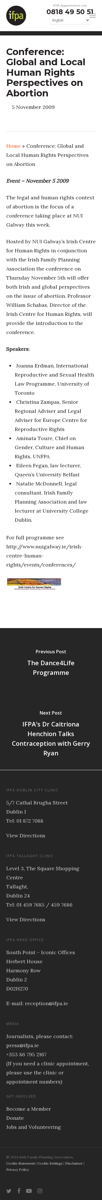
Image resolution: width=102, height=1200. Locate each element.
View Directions (25, 835)
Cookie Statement (20, 1163)
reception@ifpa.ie (46, 1003)
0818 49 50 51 (70, 12)
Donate (15, 1118)
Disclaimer (74, 1163)
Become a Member (28, 1109)
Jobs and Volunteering (33, 1127)
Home (13, 146)
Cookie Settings (50, 1163)
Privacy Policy (17, 1169)
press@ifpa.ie (22, 1045)
